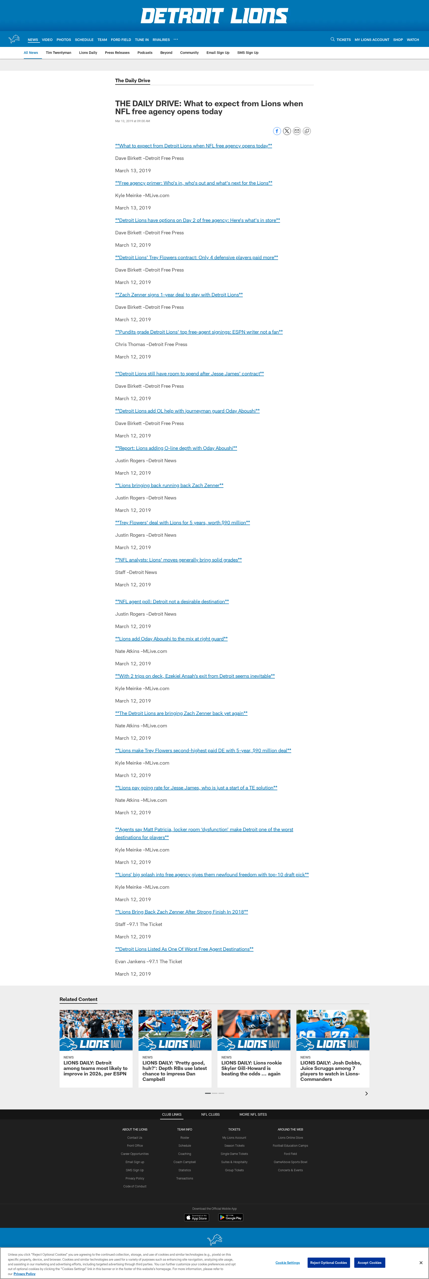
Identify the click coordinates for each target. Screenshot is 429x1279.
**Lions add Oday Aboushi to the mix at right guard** (171, 638)
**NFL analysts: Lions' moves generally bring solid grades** (178, 560)
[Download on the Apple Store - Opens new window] (196, 1218)
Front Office (135, 1145)
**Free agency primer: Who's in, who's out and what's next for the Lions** (193, 183)
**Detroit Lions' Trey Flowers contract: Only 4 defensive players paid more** (196, 257)
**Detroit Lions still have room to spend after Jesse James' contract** (189, 373)
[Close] (421, 1262)
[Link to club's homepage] (14, 39)
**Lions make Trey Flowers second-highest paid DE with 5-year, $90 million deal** (203, 750)
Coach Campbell (185, 1162)
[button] (208, 1093)
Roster (184, 1137)
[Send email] (297, 134)
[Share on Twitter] (287, 134)
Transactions (184, 1178)
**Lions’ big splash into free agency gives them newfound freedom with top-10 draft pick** (212, 874)
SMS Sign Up (135, 1170)
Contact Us (134, 1137)
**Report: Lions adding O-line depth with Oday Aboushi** (176, 448)
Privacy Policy (135, 1178)
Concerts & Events (290, 1170)
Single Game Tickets (234, 1153)
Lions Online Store (290, 1137)
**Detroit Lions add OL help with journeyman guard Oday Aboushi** (187, 411)
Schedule (185, 1145)
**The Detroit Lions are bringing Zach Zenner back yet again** (181, 713)
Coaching (184, 1153)
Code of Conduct (134, 1186)
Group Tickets (234, 1170)
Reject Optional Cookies (328, 1263)
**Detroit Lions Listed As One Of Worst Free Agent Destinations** (184, 949)
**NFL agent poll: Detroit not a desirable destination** (172, 601)
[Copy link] (307, 131)
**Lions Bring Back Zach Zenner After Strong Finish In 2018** (181, 912)
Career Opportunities (135, 1153)
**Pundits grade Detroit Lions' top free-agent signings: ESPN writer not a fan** (199, 332)
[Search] (333, 39)
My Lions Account (234, 1137)
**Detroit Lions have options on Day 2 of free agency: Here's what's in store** (197, 220)
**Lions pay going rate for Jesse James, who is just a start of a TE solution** (196, 787)
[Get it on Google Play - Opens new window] (231, 1220)
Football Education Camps (290, 1145)
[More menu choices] (176, 39)
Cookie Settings (288, 1263)
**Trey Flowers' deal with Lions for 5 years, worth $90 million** (182, 522)
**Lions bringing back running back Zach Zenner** (169, 485)
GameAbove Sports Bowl (290, 1162)
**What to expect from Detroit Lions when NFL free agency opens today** (193, 145)
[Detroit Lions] (214, 1240)
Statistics (185, 1170)
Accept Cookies (370, 1263)
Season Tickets (234, 1145)
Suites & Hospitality (234, 1162)
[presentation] (367, 1094)
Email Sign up (135, 1162)
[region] (214, 1263)
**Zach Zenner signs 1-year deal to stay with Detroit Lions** (179, 294)
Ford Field (290, 1153)
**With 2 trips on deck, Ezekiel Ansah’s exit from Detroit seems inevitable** (195, 676)
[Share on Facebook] (277, 134)
